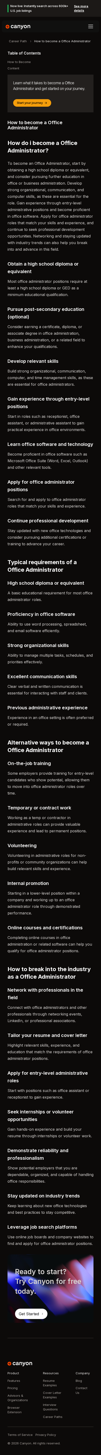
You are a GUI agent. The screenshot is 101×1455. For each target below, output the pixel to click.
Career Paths (52, 1417)
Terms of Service (20, 1435)
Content (13, 68)
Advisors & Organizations (18, 1398)
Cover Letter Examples (52, 1395)
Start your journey (30, 103)
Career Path (18, 41)
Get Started (29, 1313)
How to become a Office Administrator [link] (62, 41)
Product (13, 1373)
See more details (81, 8)
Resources (51, 1373)
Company (83, 1373)
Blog (79, 1381)
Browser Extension (15, 1410)
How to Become (19, 62)
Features (14, 1381)
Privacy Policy (45, 1435)
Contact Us (81, 1390)
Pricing (13, 1388)
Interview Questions (50, 1407)
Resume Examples (50, 1383)
